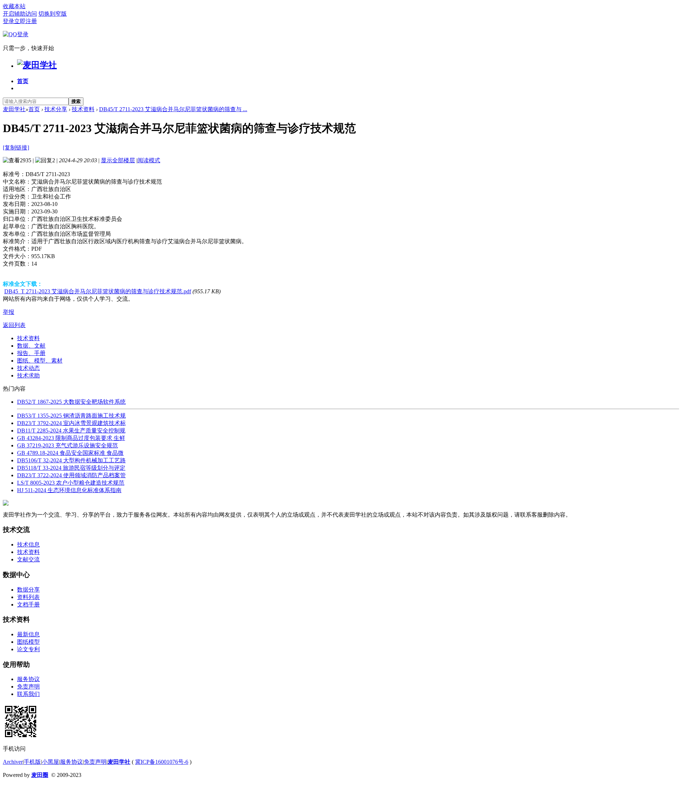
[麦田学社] (37, 65)
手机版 (32, 762)
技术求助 (28, 375)
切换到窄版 (52, 14)
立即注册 (25, 21)
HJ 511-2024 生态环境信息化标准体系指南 (69, 490)
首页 (22, 81)
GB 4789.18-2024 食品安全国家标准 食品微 (70, 453)
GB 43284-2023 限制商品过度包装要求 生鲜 (71, 438)
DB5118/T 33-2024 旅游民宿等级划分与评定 (71, 468)
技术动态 (28, 368)
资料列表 (28, 597)
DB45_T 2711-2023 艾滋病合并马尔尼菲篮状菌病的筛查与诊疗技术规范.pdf (97, 291)
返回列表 (14, 325)
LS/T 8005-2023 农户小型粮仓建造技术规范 (70, 483)
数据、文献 (31, 346)
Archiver (13, 762)
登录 (8, 21)
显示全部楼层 (118, 160)
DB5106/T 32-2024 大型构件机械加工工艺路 (71, 460)
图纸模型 (28, 642)
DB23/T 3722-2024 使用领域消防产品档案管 (71, 475)
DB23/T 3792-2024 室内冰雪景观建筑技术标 (71, 423)
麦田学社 (14, 109)
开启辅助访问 (20, 14)
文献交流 (28, 559)
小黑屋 (50, 762)
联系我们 (28, 694)
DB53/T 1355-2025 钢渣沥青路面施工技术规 (71, 416)
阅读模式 (148, 160)
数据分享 (28, 590)
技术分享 (55, 109)
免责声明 (28, 687)
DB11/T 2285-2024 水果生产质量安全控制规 (71, 431)
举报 (8, 312)
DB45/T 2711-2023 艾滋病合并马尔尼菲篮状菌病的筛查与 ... (173, 109)
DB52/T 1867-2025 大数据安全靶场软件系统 (71, 402)
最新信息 (28, 634)
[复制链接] (16, 148)
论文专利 (28, 649)
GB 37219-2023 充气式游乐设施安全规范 (67, 445)
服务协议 (28, 679)
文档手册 (28, 604)
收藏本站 (14, 6)
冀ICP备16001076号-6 (161, 762)
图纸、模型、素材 (40, 361)
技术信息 (28, 544)
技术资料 (83, 109)
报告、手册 (31, 353)
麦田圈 (39, 775)
